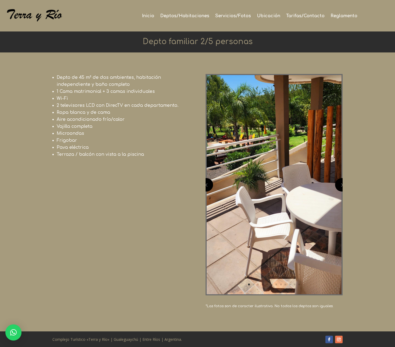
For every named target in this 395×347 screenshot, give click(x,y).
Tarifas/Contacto (305, 16)
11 (295, 284)
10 (290, 284)
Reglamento (344, 16)
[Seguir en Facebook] (329, 339)
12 (299, 284)
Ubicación (268, 16)
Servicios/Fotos (233, 16)
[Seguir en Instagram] (339, 339)
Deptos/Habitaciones (184, 16)
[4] (274, 292)
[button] (13, 332)
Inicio (148, 16)
